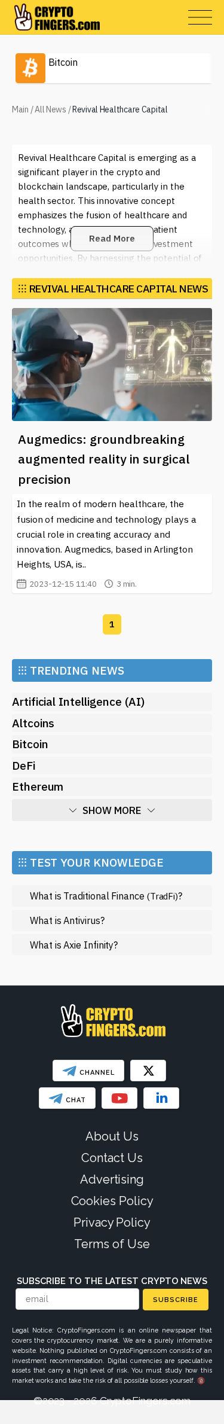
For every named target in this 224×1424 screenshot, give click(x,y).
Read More (111, 238)
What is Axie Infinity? (74, 944)
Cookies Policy (112, 1201)
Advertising (112, 1179)
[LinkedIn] (161, 1098)
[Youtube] (119, 1098)
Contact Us (111, 1158)
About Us (112, 1136)
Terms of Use (111, 1244)
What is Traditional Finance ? (106, 895)
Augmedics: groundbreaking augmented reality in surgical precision (104, 459)
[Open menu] (200, 17)
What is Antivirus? (67, 920)
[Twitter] (148, 1070)
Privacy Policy (112, 1222)
